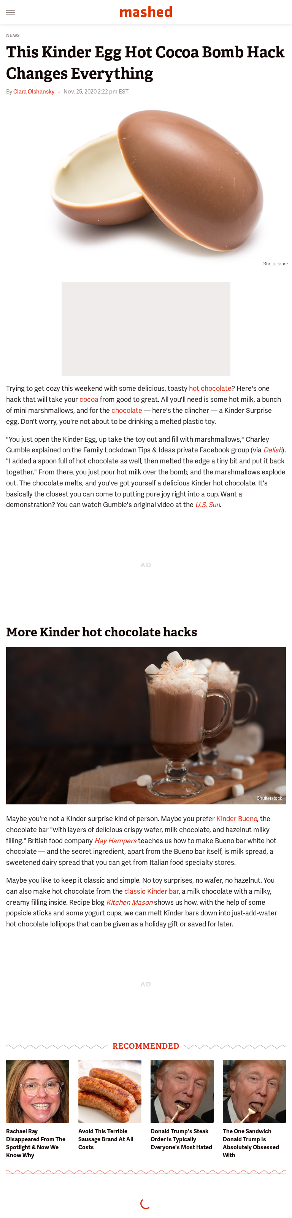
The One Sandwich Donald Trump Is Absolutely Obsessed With (251, 1143)
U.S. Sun (207, 504)
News (13, 35)
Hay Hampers (115, 840)
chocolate (126, 410)
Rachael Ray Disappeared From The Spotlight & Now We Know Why (35, 1143)
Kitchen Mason (129, 902)
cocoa (88, 399)
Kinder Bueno (236, 818)
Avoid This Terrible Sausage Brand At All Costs (105, 1139)
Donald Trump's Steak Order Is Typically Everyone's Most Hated (181, 1139)
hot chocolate (210, 388)
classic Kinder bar (151, 891)
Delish (272, 450)
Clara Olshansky (33, 91)
